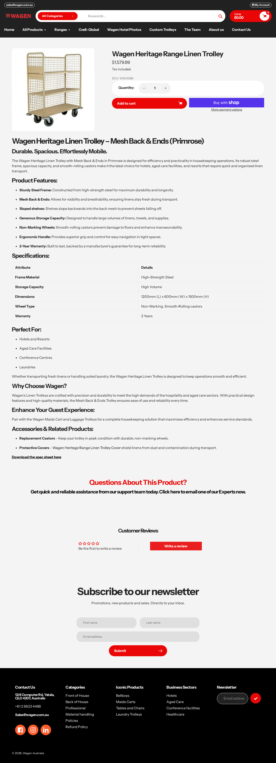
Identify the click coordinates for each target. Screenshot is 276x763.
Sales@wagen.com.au (32, 715)
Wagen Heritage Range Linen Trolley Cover (86, 448)
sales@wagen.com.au (19, 4)
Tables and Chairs (130, 708)
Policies (72, 720)
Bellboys (122, 695)
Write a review (175, 546)
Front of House (77, 695)
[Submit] (255, 698)
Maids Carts (125, 702)
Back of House (77, 702)
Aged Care (175, 702)
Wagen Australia (33, 753)
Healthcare (175, 714)
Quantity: (126, 87)
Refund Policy (77, 727)
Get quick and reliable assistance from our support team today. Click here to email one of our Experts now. (138, 492)
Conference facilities (183, 708)
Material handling (80, 714)
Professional (76, 708)
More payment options (226, 109)
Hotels (171, 695)
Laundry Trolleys (129, 714)
